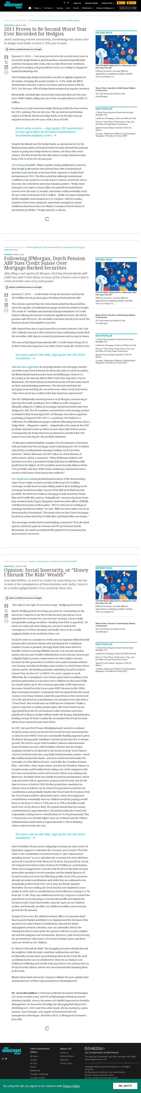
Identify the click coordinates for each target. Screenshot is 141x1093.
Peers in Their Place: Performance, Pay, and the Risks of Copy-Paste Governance (115, 123)
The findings (19, 165)
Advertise (64, 1059)
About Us (77, 3)
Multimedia (86, 8)
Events (76, 8)
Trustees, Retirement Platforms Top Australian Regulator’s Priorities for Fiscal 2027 (115, 135)
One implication (21, 478)
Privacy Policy (71, 1085)
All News (34, 1056)
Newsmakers (9, 25)
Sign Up (132, 3)
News (36, 8)
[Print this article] (6, 72)
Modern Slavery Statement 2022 (99, 1075)
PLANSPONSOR (111, 1052)
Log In (121, 3)
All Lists (33, 1063)
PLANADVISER (96, 1052)
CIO (86, 1052)
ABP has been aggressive (25, 366)
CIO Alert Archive (37, 1077)
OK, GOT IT (125, 1085)
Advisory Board (91, 3)
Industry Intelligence (104, 8)
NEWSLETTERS (107, 3)
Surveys (60, 8)
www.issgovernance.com (96, 1059)
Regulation (8, 254)
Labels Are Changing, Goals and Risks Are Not (116, 118)
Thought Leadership (39, 1074)
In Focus (47, 8)
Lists (68, 8)
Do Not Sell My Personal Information (101, 1077)
